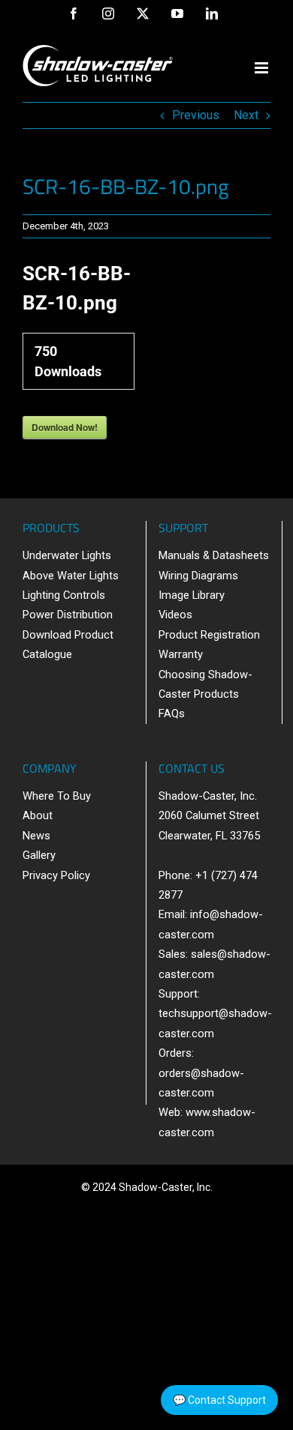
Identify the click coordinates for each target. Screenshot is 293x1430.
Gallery (39, 855)
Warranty (181, 654)
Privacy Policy (56, 875)
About (38, 815)
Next (246, 115)
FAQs (172, 713)
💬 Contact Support (219, 1400)
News (36, 835)
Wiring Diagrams (198, 575)
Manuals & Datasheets (214, 555)
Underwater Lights (67, 555)
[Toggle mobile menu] (262, 68)
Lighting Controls (64, 595)
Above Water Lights (71, 575)
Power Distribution (68, 614)
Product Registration (209, 635)
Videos (175, 614)
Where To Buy (57, 796)
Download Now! (65, 427)
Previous (195, 115)
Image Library (192, 595)
